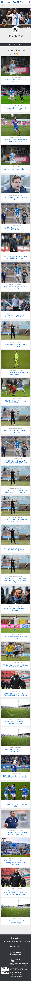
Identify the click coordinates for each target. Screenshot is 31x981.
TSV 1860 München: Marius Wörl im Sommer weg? (15, 751)
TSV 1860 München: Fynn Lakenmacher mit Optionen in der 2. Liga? (15, 109)
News (11, 45)
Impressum (27, 941)
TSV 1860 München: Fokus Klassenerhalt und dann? (16, 198)
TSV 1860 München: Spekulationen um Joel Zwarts (15, 288)
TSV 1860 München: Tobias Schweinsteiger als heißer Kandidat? (15, 316)
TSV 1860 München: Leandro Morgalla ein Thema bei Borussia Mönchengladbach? (15, 694)
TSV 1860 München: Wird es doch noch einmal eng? (15, 81)
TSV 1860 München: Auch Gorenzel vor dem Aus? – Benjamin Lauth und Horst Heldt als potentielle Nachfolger (15, 892)
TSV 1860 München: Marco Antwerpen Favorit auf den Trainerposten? (15, 257)
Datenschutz (18, 941)
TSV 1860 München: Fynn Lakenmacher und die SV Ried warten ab (15, 520)
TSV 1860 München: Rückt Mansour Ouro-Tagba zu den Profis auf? (15, 722)
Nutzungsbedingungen (7, 941)
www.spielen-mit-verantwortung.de (16, 969)
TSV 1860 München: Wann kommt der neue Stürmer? (15, 229)
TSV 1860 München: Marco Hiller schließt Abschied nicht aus (15, 373)
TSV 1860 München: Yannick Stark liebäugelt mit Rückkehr (15, 402)
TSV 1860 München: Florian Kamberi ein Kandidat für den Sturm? (15, 550)
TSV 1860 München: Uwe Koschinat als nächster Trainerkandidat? (15, 833)
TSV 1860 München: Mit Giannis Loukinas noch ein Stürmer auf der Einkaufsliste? (15, 491)
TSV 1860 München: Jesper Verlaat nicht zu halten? (15, 170)
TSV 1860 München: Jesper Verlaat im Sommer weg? (15, 431)
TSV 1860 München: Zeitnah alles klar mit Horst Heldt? (15, 609)
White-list (19, 976)
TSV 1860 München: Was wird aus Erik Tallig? (15, 805)
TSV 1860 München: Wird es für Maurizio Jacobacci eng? (15, 345)
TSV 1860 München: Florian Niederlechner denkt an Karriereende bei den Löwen (15, 777)
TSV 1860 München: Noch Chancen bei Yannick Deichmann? (15, 637)
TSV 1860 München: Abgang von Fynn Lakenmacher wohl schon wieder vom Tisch (15, 580)
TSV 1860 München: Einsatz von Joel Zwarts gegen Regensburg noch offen (15, 462)
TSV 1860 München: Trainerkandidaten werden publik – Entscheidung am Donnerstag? (15, 862)
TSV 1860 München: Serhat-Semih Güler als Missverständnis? (15, 140)
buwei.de (12, 968)
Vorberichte (17, 45)
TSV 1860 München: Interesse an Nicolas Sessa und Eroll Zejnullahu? (15, 666)
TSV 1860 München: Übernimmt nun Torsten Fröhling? (15, 922)
